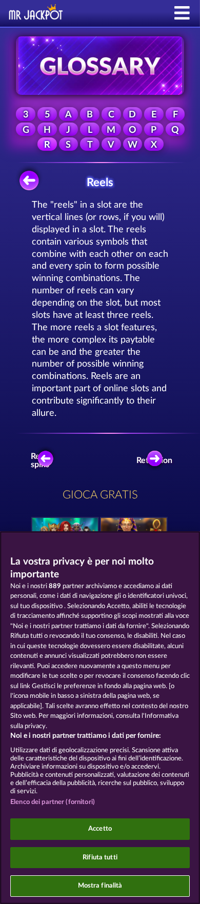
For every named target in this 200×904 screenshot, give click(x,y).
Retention (157, 460)
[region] (100, 717)
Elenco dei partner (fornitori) (52, 802)
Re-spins (40, 460)
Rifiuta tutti (100, 857)
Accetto (100, 829)
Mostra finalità (100, 885)
